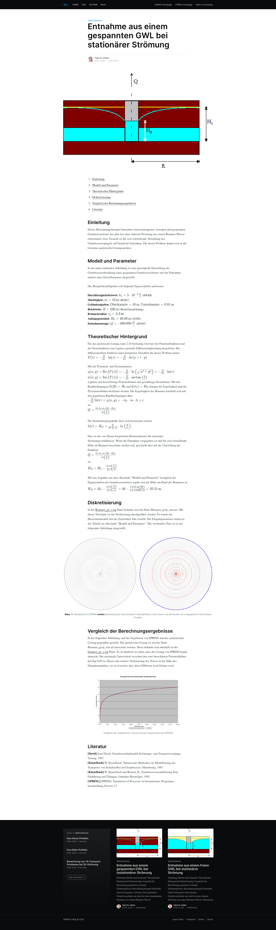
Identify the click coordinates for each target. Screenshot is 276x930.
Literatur (97, 209)
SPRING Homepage (163, 4)
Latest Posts (178, 919)
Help (103, 4)
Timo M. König (102, 58)
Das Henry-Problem (77, 838)
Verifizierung (95, 20)
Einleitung (98, 179)
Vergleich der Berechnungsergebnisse (114, 203)
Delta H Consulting (204, 4)
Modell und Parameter (105, 185)
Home (75, 4)
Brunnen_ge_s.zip (105, 510)
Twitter (201, 919)
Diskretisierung (101, 197)
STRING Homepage (183, 4)
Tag (84, 4)
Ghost (210, 919)
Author (93, 4)
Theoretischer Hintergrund (107, 191)
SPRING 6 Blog (69, 919)
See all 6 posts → (77, 877)
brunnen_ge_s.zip (98, 652)
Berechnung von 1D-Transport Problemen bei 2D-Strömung (83, 863)
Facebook (190, 919)
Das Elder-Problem (77, 849)
